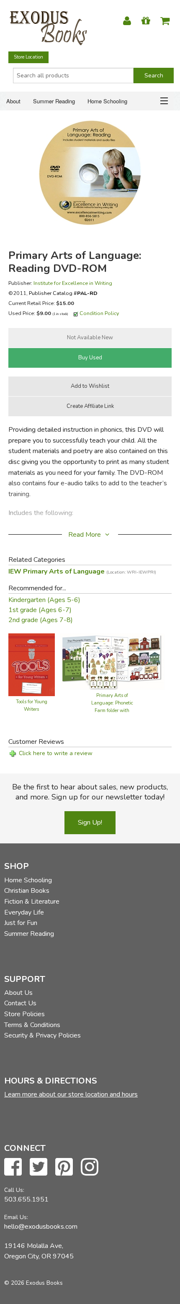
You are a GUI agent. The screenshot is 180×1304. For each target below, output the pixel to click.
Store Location (28, 57)
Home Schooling (107, 101)
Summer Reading (54, 101)
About (13, 101)
